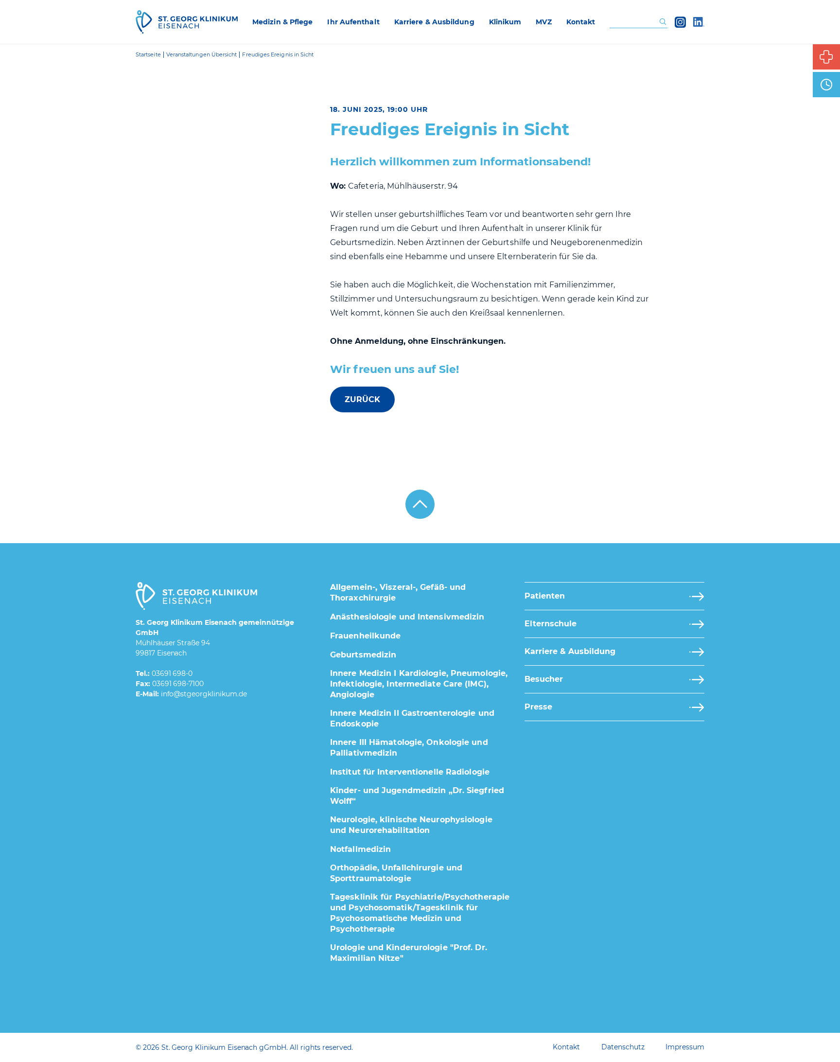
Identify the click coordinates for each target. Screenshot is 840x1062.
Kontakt (566, 1047)
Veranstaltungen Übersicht (201, 55)
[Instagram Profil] (680, 22)
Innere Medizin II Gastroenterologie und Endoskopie (412, 718)
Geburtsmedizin (363, 654)
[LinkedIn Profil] (698, 22)
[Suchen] (662, 22)
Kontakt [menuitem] (580, 22)
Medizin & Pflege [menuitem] (282, 22)
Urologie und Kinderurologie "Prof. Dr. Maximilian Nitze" (408, 953)
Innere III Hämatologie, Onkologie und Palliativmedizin (409, 748)
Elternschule (551, 623)
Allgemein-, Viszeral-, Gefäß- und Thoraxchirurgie (398, 592)
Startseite (148, 55)
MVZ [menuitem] (543, 22)
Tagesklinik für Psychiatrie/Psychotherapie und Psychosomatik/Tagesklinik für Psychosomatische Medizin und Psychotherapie (419, 913)
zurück (362, 399)
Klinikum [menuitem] (505, 22)
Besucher (544, 679)
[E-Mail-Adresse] (204, 694)
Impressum (684, 1047)
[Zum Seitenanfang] (420, 504)
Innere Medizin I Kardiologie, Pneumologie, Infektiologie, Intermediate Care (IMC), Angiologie (419, 684)
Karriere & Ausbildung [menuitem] (434, 22)
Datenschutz (622, 1047)
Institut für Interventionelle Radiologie (410, 772)
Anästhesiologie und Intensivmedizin (407, 616)
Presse (538, 706)
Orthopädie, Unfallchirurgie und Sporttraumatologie (396, 873)
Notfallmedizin (360, 849)
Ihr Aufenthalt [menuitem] (353, 22)
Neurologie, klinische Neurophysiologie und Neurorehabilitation (411, 825)
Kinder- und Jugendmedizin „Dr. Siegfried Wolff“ (417, 796)
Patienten (545, 596)
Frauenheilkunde (365, 635)
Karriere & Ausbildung (570, 651)
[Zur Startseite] (187, 22)
